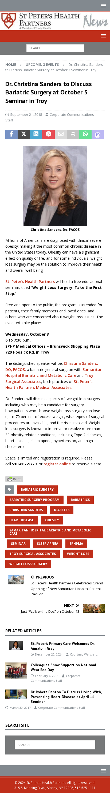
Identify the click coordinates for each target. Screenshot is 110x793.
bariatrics (80, 499)
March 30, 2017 (20, 708)
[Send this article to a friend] (61, 134)
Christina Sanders (26, 510)
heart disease (21, 520)
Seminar (18, 543)
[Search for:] (55, 47)
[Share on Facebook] (11, 134)
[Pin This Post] (48, 134)
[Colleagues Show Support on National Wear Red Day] (16, 670)
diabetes (61, 510)
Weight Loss (78, 553)
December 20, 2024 (48, 654)
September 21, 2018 (26, 114)
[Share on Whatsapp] (85, 134)
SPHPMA (76, 543)
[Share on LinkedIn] (36, 134)
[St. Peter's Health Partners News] (55, 26)
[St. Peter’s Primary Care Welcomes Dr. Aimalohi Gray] (16, 645)
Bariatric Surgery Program (34, 499)
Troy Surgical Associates (32, 553)
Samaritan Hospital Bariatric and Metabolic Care (50, 532)
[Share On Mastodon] (98, 134)
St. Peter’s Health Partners (30, 281)
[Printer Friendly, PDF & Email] (14, 478)
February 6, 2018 (46, 676)
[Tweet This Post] (24, 134)
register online (56, 463)
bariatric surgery (37, 489)
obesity (52, 520)
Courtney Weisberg (83, 654)
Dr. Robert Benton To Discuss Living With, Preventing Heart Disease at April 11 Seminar (66, 696)
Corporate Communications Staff (61, 708)
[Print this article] (73, 134)
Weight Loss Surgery (28, 564)
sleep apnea (47, 543)
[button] (103, 5)
